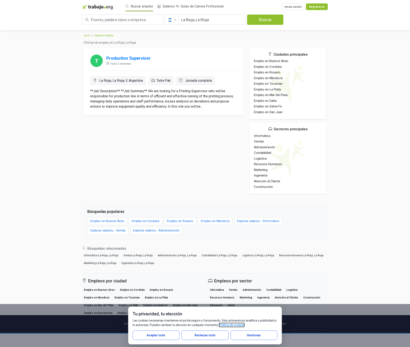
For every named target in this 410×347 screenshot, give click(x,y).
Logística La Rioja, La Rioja (258, 255)
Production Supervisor (128, 58)
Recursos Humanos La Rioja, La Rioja (301, 255)
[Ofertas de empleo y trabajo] (97, 7)
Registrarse (317, 6)
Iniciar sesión (293, 6)
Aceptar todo (156, 335)
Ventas (259, 141)
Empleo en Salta (265, 101)
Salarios (168, 6)
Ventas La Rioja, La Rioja (138, 255)
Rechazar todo (205, 335)
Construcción (263, 187)
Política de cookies (231, 325)
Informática (262, 136)
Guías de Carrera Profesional (202, 6)
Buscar (265, 19)
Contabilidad (262, 153)
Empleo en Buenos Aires (271, 61)
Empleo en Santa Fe (268, 106)
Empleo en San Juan (268, 112)
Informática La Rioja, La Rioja (101, 255)
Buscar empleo (141, 6)
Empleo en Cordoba (268, 67)
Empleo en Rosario (267, 72)
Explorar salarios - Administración (156, 230)
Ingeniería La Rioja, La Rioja (138, 263)
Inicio (87, 35)
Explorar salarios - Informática (258, 221)
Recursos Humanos (268, 164)
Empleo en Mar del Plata (271, 95)
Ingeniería (260, 175)
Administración (264, 147)
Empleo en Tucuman (268, 84)
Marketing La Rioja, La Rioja (100, 263)
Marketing (261, 170)
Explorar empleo (104, 35)
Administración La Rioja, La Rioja (177, 255)
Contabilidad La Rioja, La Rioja (219, 255)
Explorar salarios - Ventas (108, 230)
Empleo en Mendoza (268, 78)
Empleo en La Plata (267, 89)
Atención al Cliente (267, 181)
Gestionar (254, 335)
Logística (260, 158)
